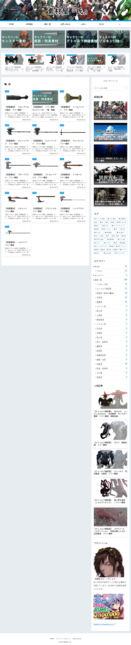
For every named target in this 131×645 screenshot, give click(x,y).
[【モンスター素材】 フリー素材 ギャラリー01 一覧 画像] (16, 39)
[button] (125, 88)
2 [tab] (65, 76)
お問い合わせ (77, 638)
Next (128, 64)
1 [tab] (62, 76)
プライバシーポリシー (63, 638)
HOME (52, 638)
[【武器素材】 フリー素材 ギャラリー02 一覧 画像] (49, 39)
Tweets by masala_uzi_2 (103, 624)
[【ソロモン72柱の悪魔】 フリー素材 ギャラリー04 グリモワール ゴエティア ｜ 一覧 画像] (114, 39)
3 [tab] (69, 76)
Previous (3, 64)
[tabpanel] (14, 63)
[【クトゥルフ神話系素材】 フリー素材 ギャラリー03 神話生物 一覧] (81, 39)
